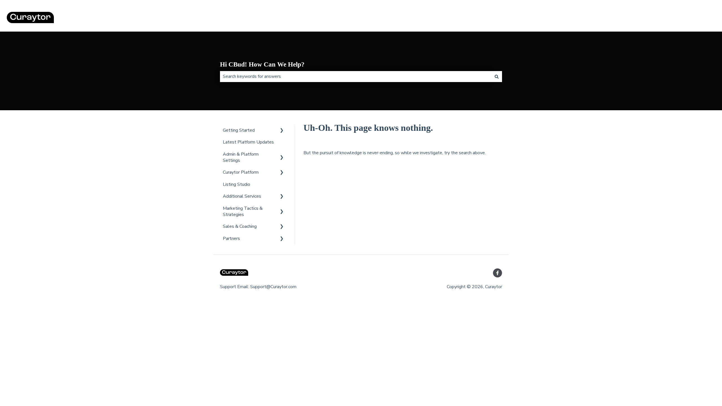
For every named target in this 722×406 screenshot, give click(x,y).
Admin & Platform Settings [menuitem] (241, 157)
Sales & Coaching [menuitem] (240, 226)
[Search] (496, 76)
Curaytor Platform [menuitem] (241, 172)
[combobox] (355, 76)
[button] (281, 130)
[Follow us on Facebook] (497, 272)
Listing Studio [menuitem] (236, 184)
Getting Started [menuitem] (239, 130)
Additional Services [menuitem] (242, 196)
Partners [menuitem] (231, 238)
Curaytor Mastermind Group (682, 18)
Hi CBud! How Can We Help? (262, 64)
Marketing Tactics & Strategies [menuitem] (243, 211)
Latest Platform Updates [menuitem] (248, 142)
